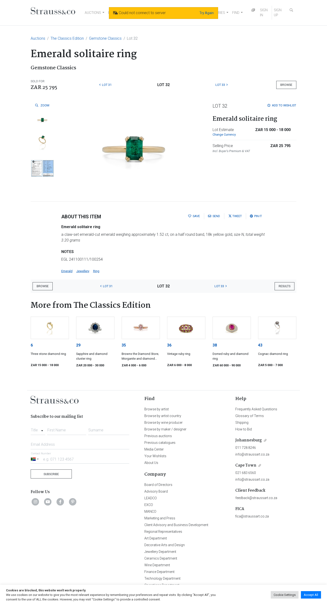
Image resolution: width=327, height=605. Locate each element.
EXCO (148, 505)
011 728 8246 (245, 448)
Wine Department (157, 565)
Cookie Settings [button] (285, 595)
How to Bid (243, 429)
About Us (151, 463)
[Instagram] (35, 502)
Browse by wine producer (163, 422)
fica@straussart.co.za (252, 516)
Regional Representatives (163, 532)
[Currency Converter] (253, 10)
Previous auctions (158, 436)
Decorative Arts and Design (164, 545)
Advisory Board (156, 491)
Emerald (67, 271)
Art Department (155, 538)
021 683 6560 (245, 473)
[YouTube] (48, 502)
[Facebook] (60, 502)
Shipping (241, 422)
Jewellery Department (160, 552)
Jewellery (82, 271)
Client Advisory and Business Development (176, 525)
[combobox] (38, 429)
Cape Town (245, 465)
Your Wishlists (155, 456)
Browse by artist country (162, 416)
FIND (235, 13)
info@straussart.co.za (252, 454)
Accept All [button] (311, 595)
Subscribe (51, 474)
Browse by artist (156, 409)
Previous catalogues (159, 443)
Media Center (154, 449)
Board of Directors (158, 485)
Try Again (206, 13)
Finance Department (159, 572)
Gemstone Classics (105, 38)
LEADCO (150, 498)
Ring (96, 271)
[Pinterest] (73, 502)
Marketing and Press (159, 518)
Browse (286, 85)
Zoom (44, 105)
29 (78, 345)
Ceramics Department (160, 558)
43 (260, 345)
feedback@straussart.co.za (256, 498)
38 (215, 345)
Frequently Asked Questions (256, 409)
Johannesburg (248, 440)
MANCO (150, 511)
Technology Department (162, 578)
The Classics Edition (67, 38)
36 (169, 345)
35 (124, 345)
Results (284, 286)
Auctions (38, 38)
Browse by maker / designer (165, 429)
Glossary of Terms (249, 416)
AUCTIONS (93, 13)
